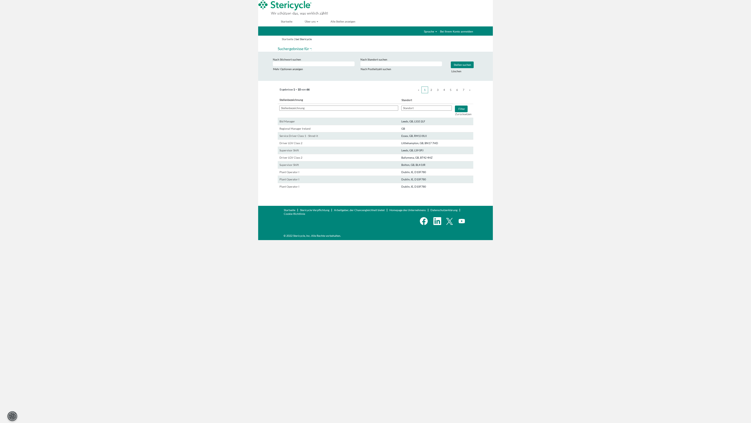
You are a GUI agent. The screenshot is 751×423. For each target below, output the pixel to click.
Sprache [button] (429, 31)
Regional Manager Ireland (295, 128)
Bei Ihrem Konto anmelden (456, 31)
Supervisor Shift (289, 150)
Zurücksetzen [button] (463, 114)
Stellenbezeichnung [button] (291, 99)
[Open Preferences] (12, 416)
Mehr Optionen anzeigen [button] (288, 69)
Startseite (286, 21)
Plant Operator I (289, 172)
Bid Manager (287, 121)
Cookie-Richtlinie (294, 213)
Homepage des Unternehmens (407, 210)
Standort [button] (407, 100)
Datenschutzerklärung (443, 210)
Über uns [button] (310, 21)
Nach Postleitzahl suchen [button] (376, 69)
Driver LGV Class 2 (290, 143)
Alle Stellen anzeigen (343, 21)
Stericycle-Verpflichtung (314, 210)
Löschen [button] (456, 71)
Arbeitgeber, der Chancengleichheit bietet (359, 210)
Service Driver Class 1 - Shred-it (298, 135)
